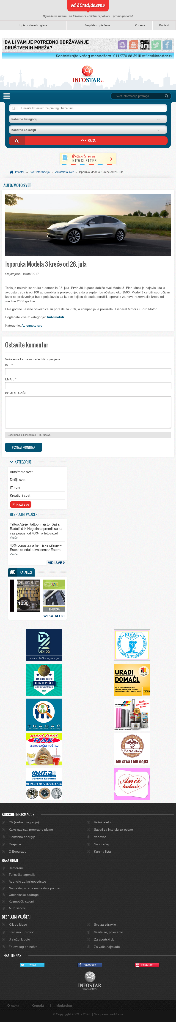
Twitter (32, 964)
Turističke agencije (22, 874)
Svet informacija (40, 172)
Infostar (19, 172)
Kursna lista (102, 851)
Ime (8, 365)
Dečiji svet (17, 480)
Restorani (16, 868)
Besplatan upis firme (97, 25)
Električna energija (22, 837)
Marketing (64, 1005)
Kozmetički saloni (21, 901)
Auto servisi (17, 908)
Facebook (90, 964)
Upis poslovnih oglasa (33, 25)
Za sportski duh (105, 939)
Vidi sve (55, 563)
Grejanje (15, 844)
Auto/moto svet (64, 172)
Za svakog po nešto (23, 947)
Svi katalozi (54, 616)
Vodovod (100, 837)
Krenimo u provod (22, 932)
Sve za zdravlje (105, 924)
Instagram (147, 964)
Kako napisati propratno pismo (31, 829)
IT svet (15, 488)
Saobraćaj (101, 844)
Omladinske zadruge (24, 895)
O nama (140, 25)
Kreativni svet (20, 495)
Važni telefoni (103, 822)
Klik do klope (18, 924)
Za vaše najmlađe (107, 947)
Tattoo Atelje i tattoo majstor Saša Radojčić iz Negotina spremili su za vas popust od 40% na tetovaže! (36, 528)
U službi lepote (19, 939)
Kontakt (164, 25)
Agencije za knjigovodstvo (27, 881)
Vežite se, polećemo (108, 932)
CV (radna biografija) (24, 822)
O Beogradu (17, 851)
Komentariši (15, 393)
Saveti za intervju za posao (113, 829)
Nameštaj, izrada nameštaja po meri (35, 888)
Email (9, 379)
